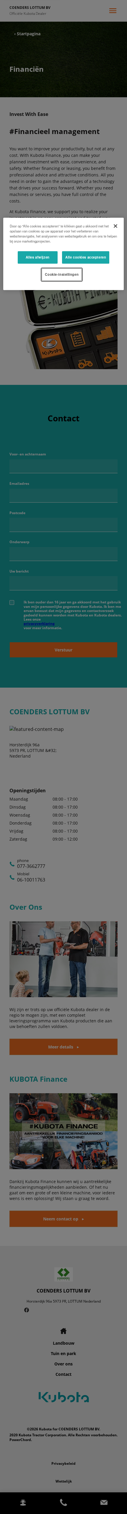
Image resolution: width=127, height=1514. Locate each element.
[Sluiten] (115, 225)
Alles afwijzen (38, 257)
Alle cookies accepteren (85, 257)
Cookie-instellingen (62, 274)
